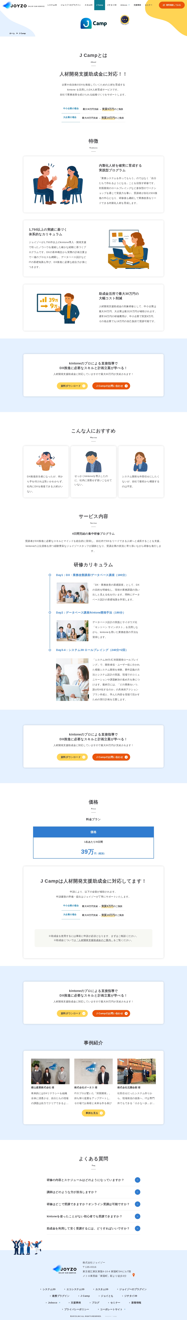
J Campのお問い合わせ (109, 385)
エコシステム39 (75, 1289)
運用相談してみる (173, 5)
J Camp (85, 1295)
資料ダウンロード (71, 385)
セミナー (115, 1302)
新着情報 (136, 1302)
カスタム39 (101, 1289)
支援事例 (76, 1302)
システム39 (49, 1289)
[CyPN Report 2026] (125, 20)
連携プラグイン (60, 1295)
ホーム (12, 33)
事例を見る (92, 1113)
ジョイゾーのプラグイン (133, 1289)
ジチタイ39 (130, 1295)
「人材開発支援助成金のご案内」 (94, 940)
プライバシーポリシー (76, 1309)
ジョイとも (107, 1295)
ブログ (95, 1302)
